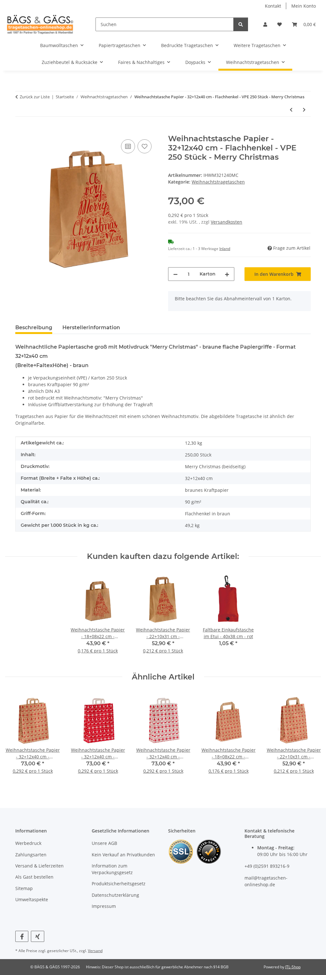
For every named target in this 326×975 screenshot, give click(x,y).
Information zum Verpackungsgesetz (112, 869)
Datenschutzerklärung (115, 895)
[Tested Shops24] (209, 851)
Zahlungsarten (30, 855)
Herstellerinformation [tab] (91, 327)
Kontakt (273, 6)
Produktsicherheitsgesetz (118, 884)
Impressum (104, 906)
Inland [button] (224, 248)
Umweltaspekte (31, 899)
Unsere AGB (104, 843)
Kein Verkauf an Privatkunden (123, 855)
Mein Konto (303, 6)
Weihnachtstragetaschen (218, 182)
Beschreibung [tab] (33, 327)
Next (310, 737)
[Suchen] (240, 24)
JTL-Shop (293, 967)
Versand (95, 950)
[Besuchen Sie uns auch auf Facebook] (21, 936)
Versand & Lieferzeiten (39, 866)
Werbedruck (28, 843)
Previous (16, 737)
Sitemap (24, 888)
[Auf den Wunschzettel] (145, 146)
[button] (265, 24)
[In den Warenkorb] (20, 130)
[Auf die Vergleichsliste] (128, 146)
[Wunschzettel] (279, 24)
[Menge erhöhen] (227, 274)
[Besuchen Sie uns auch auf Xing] (37, 936)
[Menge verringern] (175, 274)
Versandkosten (226, 222)
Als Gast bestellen (34, 877)
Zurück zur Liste (35, 97)
